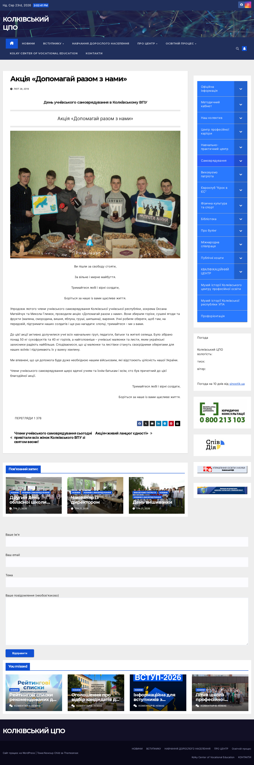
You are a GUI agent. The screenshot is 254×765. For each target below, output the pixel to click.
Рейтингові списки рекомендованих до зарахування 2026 (32, 699)
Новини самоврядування (35, 492)
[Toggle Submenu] (240, 88)
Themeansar (71, 752)
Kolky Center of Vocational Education (44, 53)
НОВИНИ (28, 43)
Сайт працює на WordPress (19, 752)
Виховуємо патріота (145, 492)
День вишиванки (152, 502)
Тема (9, 575)
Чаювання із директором (85, 500)
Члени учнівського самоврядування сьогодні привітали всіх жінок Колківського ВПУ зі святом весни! (53, 437)
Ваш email (13, 555)
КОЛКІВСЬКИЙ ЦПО (34, 731)
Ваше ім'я (13, 534)
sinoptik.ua (237, 384)
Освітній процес (180, 43)
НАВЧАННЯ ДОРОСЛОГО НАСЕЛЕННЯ (100, 43)
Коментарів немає (27, 705)
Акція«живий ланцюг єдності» (121, 433)
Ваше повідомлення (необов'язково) (32, 595)
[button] (237, 48)
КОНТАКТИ (94, 53)
